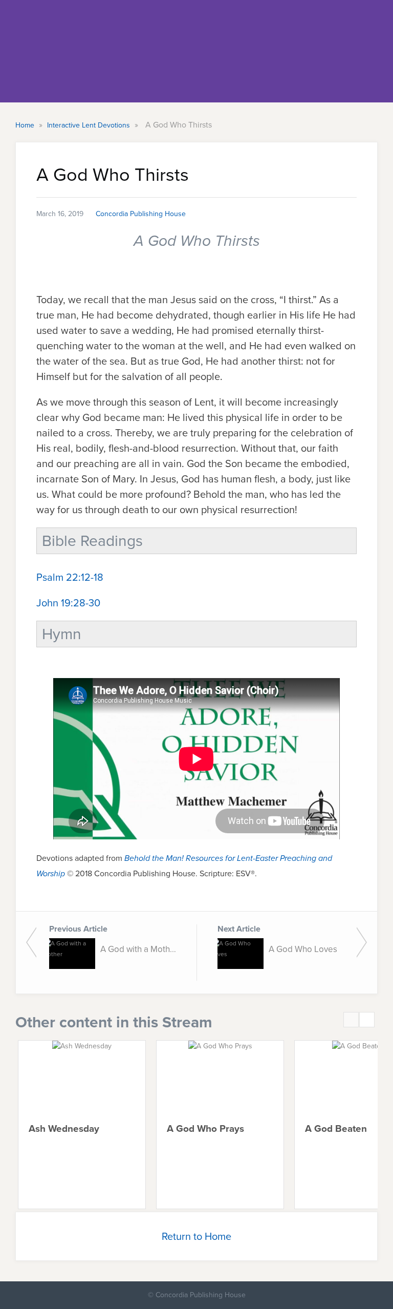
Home (25, 125)
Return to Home (196, 1236)
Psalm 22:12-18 (69, 577)
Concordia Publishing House (141, 213)
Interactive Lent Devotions (89, 125)
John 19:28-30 (68, 602)
